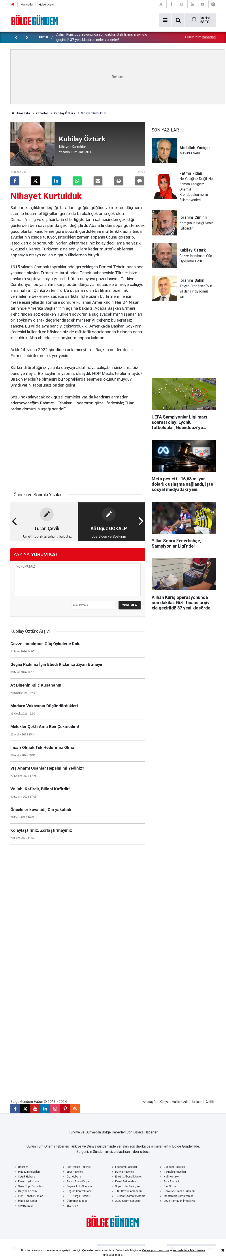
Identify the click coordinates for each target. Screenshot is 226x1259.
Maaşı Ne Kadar (27, 1200)
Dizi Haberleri (74, 1176)
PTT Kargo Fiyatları (78, 1196)
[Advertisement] (77, 449)
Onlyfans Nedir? (27, 1191)
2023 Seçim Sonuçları (128, 1200)
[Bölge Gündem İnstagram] (181, 4)
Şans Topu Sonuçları (30, 1186)
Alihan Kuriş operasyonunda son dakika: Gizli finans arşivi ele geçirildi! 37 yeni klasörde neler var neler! (101, 37)
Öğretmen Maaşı (77, 1200)
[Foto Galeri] (213, 4)
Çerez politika (152, 1250)
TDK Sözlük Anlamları (128, 1191)
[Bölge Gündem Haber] (34, 20)
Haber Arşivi (46, 4)
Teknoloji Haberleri (175, 1171)
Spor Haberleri (75, 1171)
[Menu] (165, 20)
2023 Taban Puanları (30, 1196)
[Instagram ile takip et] (55, 1108)
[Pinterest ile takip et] (65, 1108)
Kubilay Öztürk (64, 113)
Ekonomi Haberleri (126, 1166)
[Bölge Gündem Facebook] (171, 4)
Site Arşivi (73, 1205)
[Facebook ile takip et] (15, 1108)
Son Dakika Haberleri (79, 1166)
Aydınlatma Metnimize (189, 1250)
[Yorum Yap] (139, 180)
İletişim (197, 1102)
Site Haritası (25, 1205)
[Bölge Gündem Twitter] (160, 4)
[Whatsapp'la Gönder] (77, 180)
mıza (165, 1250)
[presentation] (15, 37)
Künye (164, 1102)
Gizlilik (210, 1102)
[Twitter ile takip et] (25, 1108)
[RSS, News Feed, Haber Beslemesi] (75, 1108)
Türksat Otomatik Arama (130, 1196)
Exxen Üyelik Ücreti (29, 1181)
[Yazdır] (118, 180)
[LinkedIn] (56, 180)
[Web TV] (202, 4)
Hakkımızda (180, 1102)
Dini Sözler (170, 1186)
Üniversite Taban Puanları (179, 1191)
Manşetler (27, 4)
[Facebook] (14, 180)
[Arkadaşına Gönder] (98, 180)
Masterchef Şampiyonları (179, 1196)
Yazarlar (42, 113)
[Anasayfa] (12, 4)
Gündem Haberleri (174, 1166)
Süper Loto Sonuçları (127, 1186)
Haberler (23, 1166)
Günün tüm (200, 37)
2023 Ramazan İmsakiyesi (180, 1200)
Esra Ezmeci (171, 1181)
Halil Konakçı (171, 1176)
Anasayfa (23, 113)
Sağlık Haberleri (27, 1176)
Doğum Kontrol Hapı (79, 1191)
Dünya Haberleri (124, 1171)
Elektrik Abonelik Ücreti (128, 1176)
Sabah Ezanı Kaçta (78, 1181)
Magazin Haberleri (29, 1171)
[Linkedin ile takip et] (45, 1108)
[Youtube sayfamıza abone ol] (35, 1108)
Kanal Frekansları (125, 1181)
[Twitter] (35, 180)
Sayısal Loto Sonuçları (80, 1186)
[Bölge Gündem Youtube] (192, 4)
